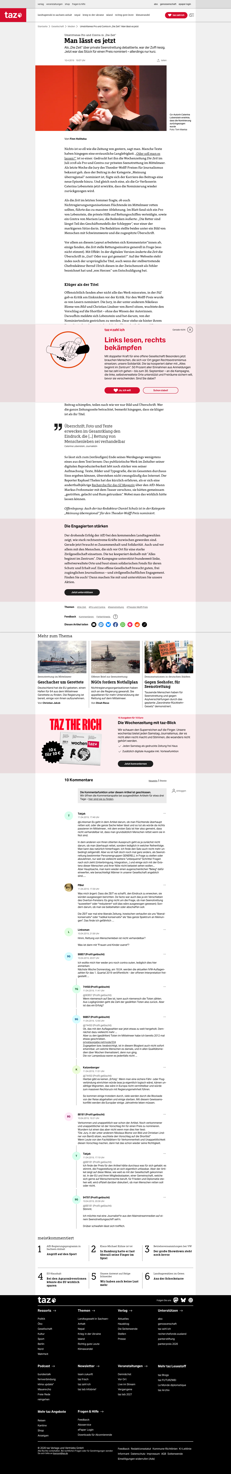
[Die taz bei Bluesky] (183, 1301)
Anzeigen (43, 1435)
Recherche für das (113, 485)
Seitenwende (175, 1453)
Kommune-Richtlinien (165, 1448)
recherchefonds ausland (172, 1334)
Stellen (122, 1334)
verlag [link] (41, 4)
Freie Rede (44, 1394)
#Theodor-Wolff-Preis (137, 607)
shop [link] (67, 4)
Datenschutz (138, 1453)
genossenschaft (167, 1323)
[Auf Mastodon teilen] (101, 624)
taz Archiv (164, 1390)
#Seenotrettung (116, 607)
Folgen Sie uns (164, 1300)
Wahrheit (43, 1354)
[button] (191, 15)
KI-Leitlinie (185, 1448)
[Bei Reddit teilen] (137, 624)
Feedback (83, 1419)
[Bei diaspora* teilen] (129, 624)
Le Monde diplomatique (172, 1385)
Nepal (81, 1329)
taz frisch (83, 1379)
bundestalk (44, 1374)
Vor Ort (122, 1379)
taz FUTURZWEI (167, 1380)
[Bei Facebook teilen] (115, 624)
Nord (41, 1349)
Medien (71, 26)
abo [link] (156, 4)
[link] (56, 15)
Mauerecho (44, 1389)
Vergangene (125, 1389)
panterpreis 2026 (168, 1344)
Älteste (163, 780)
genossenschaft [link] (168, 4)
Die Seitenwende (128, 1329)
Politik (41, 1318)
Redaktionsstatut (141, 1448)
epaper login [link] (185, 4)
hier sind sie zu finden (100, 799)
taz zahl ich (164, 1329)
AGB (164, 1453)
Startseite (43, 26)
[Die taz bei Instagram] (190, 1301)
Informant (124, 1453)
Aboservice (84, 1424)
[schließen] (190, 330)
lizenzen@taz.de (60, 1453)
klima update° (46, 1384)
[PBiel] (68, 887)
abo (160, 1318)
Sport (41, 1339)
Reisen (42, 1420)
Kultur (41, 1334)
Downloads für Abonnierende (95, 1434)
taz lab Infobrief (87, 1389)
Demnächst (124, 1374)
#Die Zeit (81, 607)
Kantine (42, 1425)
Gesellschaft (57, 26)
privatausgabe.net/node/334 (99, 1042)
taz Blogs (163, 1375)
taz (47, 1300)
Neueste (153, 780)
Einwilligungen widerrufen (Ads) (136, 1458)
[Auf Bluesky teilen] (108, 624)
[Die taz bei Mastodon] (176, 1301)
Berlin (41, 1344)
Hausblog (123, 1323)
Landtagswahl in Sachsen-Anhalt (93, 1321)
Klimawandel (85, 1349)
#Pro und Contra (97, 607)
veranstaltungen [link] (54, 4)
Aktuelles (123, 1318)
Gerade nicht (179, 329)
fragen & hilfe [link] (78, 4)
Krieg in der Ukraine (89, 1334)
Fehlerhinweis (103, 616)
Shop (41, 1430)
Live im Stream (126, 1384)
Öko (40, 1323)
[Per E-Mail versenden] (93, 624)
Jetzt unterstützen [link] (82, 592)
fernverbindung (47, 1379)
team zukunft (85, 1374)
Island (81, 1339)
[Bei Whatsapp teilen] (122, 624)
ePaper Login (86, 1429)
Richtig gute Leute (88, 1344)
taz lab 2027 (125, 1394)
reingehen (44, 1399)
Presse (122, 1339)
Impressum (153, 1453)
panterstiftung (166, 1339)
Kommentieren (86, 616)
